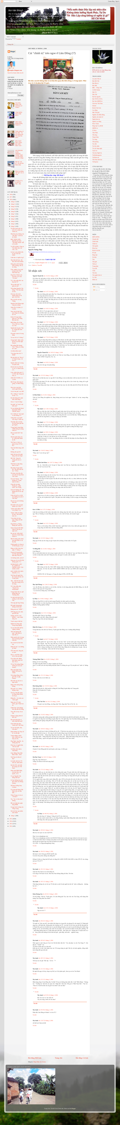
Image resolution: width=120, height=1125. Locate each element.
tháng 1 (13, 815)
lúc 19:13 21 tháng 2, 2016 (46, 869)
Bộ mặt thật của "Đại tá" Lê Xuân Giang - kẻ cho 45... (17, 359)
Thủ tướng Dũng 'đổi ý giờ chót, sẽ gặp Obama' (17, 677)
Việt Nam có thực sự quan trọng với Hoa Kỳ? (16, 444)
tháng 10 (13, 206)
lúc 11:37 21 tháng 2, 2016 (50, 291)
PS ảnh (94, 252)
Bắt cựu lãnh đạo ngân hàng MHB (17, 803)
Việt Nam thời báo (97, 159)
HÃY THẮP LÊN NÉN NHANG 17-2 (17, 572)
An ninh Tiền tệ (96, 78)
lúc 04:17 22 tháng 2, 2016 (50, 639)
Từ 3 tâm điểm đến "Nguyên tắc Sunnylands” (16, 588)
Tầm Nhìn (95, 132)
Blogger (73, 1108)
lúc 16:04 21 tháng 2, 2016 (46, 728)
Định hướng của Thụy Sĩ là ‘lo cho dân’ (17, 732)
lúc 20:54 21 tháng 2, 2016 (46, 940)
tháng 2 (13, 226)
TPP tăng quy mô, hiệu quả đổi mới (17, 612)
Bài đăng (97, 287)
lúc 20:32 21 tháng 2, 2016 (50, 894)
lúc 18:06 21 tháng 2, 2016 (50, 472)
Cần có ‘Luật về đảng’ (17, 402)
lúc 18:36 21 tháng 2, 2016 (46, 830)
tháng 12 (13, 201)
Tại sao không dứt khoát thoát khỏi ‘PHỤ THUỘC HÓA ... (17, 410)
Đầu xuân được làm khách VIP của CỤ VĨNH (16, 671)
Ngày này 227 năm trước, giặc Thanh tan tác (17, 704)
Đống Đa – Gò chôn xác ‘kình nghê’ (17, 698)
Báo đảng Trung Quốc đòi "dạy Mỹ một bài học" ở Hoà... (17, 469)
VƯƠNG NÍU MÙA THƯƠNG (16, 749)
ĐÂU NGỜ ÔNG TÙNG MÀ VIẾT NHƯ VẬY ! (18, 143)
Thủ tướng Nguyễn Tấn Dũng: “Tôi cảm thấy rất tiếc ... (17, 290)
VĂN (93, 270)
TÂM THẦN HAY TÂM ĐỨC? (18, 114)
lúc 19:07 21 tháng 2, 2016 (50, 564)
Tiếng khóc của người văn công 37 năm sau (17, 418)
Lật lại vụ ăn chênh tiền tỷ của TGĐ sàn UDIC (17, 253)
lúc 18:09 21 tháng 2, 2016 (50, 493)
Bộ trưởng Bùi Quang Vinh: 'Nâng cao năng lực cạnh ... (17, 347)
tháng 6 (13, 216)
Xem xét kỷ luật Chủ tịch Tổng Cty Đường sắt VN (17, 313)
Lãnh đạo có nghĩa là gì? (17, 257)
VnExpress (95, 162)
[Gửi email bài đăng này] (60, 263)
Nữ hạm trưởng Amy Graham (16, 786)
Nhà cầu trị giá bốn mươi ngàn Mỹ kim (16, 388)
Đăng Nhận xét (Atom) (39, 1062)
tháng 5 (13, 219)
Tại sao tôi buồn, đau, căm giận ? (16, 728)
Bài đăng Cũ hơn (82, 1058)
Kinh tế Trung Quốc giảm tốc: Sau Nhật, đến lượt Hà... (17, 318)
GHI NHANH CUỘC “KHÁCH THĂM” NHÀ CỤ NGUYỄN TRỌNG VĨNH (19, 154)
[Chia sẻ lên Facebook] (65, 263)
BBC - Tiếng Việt (97, 87)
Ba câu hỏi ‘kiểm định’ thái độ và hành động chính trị (17, 535)
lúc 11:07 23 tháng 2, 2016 (46, 1020)
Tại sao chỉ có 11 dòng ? (17, 337)
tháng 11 (13, 204)
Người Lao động (96, 121)
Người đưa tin (96, 119)
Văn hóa (94, 273)
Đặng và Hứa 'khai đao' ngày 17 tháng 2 (17, 549)
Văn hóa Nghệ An (97, 153)
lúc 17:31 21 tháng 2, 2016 (46, 769)
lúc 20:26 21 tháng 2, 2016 (50, 362)
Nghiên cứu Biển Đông (98, 114)
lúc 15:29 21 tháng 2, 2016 (46, 714)
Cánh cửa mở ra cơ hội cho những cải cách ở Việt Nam (17, 497)
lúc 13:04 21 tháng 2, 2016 (45, 598)
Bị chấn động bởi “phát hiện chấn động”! (17, 398)
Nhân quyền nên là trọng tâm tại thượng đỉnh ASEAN (17, 639)
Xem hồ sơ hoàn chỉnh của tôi (15, 73)
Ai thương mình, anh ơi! (17, 558)
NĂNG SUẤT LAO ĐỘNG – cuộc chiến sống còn (17, 617)
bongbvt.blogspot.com (15, 70)
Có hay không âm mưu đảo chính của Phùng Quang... (17, 781)
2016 (11, 199)
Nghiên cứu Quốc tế (97, 117)
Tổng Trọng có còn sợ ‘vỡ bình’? (16, 795)
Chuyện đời (95, 239)
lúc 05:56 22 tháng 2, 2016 (50, 995)
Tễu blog (94, 135)
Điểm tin (94, 279)
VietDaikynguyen (97, 155)
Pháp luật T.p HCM (97, 126)
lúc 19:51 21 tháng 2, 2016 (46, 881)
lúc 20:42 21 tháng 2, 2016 (46, 921)
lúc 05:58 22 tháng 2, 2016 (46, 1010)
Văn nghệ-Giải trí (97, 275)
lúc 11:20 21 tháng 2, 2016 (51, 276)
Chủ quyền (95, 246)
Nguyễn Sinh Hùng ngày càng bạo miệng (17, 304)
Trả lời (34, 284)
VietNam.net (95, 157)
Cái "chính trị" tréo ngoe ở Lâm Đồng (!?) (17, 414)
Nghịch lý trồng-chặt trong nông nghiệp (16, 624)
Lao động (94, 110)
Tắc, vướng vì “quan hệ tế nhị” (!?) (17, 394)
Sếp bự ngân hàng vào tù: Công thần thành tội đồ (17, 438)
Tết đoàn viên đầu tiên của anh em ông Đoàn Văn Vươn (17, 475)
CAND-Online (96, 90)
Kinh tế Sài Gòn (96, 108)
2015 (11, 818)
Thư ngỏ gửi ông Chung (17, 603)
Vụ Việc (94, 277)
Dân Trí (94, 92)
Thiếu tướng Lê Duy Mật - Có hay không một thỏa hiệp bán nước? (19, 134)
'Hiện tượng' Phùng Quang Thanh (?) (18, 123)
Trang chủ (10, 44)
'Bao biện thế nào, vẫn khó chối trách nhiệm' (17, 260)
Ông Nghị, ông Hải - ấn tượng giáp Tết (17, 741)
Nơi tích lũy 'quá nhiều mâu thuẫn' (17, 811)
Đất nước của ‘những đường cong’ (16, 689)
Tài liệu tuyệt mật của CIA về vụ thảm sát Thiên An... (16, 230)
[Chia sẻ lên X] (63, 263)
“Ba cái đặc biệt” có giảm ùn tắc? (16, 285)
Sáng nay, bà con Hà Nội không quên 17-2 (17, 561)
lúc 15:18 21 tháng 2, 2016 (50, 686)
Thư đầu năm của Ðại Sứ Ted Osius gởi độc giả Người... (17, 423)
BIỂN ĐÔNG (96, 237)
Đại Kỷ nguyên (96, 96)
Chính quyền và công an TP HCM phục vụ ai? (17, 545)
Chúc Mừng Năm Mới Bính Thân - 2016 (16, 753)
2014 (11, 821)
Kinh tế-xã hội (96, 250)
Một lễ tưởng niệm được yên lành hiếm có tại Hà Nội (17, 540)
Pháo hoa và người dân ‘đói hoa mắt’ (17, 745)
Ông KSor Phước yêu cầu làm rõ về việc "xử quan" (16, 276)
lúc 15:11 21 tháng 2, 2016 (46, 675)
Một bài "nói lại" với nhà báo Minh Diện (19, 163)
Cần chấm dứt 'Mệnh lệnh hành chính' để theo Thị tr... (16, 660)
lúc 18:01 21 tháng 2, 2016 (50, 432)
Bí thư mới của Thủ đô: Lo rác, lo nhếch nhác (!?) (17, 368)
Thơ (93, 259)
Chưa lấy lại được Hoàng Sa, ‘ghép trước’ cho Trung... (16, 486)
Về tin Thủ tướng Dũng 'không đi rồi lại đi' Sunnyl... (17, 665)
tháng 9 (13, 209)
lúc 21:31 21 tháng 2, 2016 (50, 908)
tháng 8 (13, 211)
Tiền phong (95, 141)
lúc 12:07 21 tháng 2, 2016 (55, 462)
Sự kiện (94, 257)
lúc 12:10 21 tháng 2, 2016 (46, 538)
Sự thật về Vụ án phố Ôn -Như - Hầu (19, 182)
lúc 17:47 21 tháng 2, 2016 (50, 322)
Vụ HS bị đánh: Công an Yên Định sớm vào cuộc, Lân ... (17, 248)
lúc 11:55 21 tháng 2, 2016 (47, 509)
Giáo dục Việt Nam (97, 103)
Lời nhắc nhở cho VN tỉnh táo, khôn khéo (16, 761)
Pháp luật (94, 255)
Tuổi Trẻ (94, 150)
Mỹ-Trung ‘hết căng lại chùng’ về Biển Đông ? (17, 383)
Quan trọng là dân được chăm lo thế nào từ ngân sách (17, 529)
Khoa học (94, 248)
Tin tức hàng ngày (97, 148)
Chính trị (34, 265)
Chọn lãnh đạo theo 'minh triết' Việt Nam (17, 724)
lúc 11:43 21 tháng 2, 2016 (48, 395)
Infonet (94, 105)
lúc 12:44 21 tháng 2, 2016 (48, 548)
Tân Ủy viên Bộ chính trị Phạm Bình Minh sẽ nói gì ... (17, 694)
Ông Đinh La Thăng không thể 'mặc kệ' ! (17, 524)
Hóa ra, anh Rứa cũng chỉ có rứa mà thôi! (16, 655)
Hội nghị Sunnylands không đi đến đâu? (16, 606)
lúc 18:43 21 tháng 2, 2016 (46, 851)
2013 (11, 823)
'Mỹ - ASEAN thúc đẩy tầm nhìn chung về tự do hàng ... (17, 582)
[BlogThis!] (61, 263)
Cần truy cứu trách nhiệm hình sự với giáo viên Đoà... (16, 295)
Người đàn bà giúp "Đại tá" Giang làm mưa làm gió (17, 329)
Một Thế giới (95, 112)
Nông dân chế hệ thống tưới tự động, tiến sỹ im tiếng (17, 265)
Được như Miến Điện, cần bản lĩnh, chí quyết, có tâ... (16, 772)
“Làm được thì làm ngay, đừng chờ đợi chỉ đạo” (16, 520)
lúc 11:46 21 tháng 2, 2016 (50, 409)
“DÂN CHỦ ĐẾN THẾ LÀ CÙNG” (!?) (17, 509)
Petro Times (95, 123)
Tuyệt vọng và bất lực (16, 621)
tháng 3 (13, 224)
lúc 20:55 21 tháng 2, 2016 (46, 958)
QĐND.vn (95, 128)
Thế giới (94, 261)
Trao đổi (39, 265)
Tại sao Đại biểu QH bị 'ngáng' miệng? (17, 628)
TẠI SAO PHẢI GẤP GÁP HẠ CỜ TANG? (18, 105)
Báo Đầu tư (95, 83)
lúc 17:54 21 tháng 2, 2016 (50, 337)
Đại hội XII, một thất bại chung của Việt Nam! (16, 766)
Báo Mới (94, 85)
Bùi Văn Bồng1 (15, 10)
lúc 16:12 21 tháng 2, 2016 (52, 701)
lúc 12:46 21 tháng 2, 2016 (49, 584)
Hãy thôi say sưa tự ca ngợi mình (16, 681)
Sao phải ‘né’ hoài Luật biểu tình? (17, 405)
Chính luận (95, 241)
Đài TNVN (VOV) (97, 99)
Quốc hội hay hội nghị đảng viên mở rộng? (17, 455)
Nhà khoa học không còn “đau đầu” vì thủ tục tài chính (17, 235)
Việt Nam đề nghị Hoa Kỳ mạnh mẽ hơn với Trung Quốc (17, 577)
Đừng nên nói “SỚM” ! (17, 609)
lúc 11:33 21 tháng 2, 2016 (46, 375)
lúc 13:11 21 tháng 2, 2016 (48, 613)
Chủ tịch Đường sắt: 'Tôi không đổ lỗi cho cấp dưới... (17, 491)
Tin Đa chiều (95, 146)
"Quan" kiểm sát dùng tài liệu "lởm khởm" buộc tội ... (17, 514)
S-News (94, 130)
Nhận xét (97, 290)
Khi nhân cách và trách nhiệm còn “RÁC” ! (17, 505)
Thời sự (94, 264)
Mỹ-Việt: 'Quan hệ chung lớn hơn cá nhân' (16, 460)
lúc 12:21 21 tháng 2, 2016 (50, 523)
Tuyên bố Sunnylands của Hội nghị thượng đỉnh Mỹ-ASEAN (17, 554)
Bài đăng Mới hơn (34, 1058)
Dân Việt (94, 94)
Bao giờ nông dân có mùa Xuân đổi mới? (17, 720)
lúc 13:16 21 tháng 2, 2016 (49, 627)
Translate (18, 39)
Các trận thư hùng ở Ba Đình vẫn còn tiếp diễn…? (17, 791)
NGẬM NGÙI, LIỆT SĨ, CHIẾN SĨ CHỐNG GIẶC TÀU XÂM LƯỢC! (17, 567)
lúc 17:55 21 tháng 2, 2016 (50, 422)
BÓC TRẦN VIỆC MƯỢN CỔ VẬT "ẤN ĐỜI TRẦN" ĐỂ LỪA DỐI (17, 242)
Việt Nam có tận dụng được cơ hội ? (16, 464)
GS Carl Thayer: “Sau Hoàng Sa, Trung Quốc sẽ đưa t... (16, 480)
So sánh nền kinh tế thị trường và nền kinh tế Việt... (17, 599)
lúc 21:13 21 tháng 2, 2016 (46, 969)
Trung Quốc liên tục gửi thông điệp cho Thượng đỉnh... (17, 593)
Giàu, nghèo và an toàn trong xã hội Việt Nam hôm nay (17, 271)
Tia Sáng (94, 139)
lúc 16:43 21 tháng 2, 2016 (50, 308)
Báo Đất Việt (95, 81)
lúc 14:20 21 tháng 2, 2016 (51, 659)
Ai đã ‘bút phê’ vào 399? (17, 391)
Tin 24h (94, 144)
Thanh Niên (95, 137)
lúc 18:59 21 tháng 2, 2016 (55, 352)
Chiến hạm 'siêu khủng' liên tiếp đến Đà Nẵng (17, 708)
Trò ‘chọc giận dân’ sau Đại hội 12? (17, 281)
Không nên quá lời (16, 452)
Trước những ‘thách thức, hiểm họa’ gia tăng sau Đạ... (16, 737)
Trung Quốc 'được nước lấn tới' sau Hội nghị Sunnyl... (17, 341)
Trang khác (95, 266)
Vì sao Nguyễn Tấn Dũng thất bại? (16, 776)
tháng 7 (13, 214)
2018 (11, 194)
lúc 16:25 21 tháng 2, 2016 (49, 757)
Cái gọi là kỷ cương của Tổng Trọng (17, 807)
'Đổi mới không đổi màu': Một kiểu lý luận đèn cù (16, 633)
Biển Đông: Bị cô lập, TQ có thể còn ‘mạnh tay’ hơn (17, 324)
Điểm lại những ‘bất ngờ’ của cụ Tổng (19, 173)
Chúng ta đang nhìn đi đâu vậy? (16, 716)
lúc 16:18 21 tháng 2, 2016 (46, 746)
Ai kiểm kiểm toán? (16, 351)
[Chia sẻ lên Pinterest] (67, 263)
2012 (11, 826)
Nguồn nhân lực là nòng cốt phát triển (17, 363)
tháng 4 (13, 221)
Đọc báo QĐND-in (97, 101)
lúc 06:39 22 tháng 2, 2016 (50, 813)
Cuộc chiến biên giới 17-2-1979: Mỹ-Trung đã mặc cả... (17, 374)
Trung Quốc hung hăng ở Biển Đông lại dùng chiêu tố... (17, 429)
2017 (11, 197)
